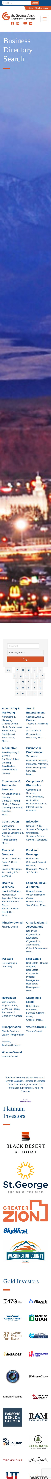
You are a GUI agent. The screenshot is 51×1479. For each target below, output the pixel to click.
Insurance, (31, 764)
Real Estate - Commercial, (33, 972)
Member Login (41, 8)
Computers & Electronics (34, 783)
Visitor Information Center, (35, 896)
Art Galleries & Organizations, (33, 732)
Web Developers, (35, 796)
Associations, (33, 944)
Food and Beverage (32, 852)
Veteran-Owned (36, 1026)
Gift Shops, (32, 1009)
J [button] (37, 676)
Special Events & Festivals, (35, 719)
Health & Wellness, (11, 891)
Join (31, 8)
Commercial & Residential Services (11, 785)
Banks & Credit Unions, (9, 864)
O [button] (34, 682)
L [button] (17, 682)
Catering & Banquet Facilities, (36, 864)
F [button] (15, 676)
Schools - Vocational (36, 839)
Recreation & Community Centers (12, 1014)
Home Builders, (10, 839)
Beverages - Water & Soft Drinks (36, 871)
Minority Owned (12, 922)
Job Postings (21, 1084)
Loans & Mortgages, (12, 869)
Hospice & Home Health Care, (10, 910)
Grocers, (30, 1020)
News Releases (35, 1077)
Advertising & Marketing (11, 710)
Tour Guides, (32, 905)
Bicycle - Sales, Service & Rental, (11, 1007)
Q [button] (17, 688)
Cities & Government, (37, 948)
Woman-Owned (12, 1052)
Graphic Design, (10, 723)
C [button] (29, 670)
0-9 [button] (8, 670)
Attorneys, (43, 764)
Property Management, (33, 979)
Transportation (11, 1026)
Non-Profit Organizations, (33, 933)
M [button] (23, 682)
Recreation (9, 997)
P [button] (40, 682)
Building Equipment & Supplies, (13, 835)
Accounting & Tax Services (11, 874)
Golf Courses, (9, 1002)
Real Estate (33, 958)
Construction (10, 821)
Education (32, 821)
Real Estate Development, (33, 985)
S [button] (29, 688)
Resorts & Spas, (34, 901)
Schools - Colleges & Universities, (37, 831)
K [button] (42, 676)
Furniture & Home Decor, (35, 1015)
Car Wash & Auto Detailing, (10, 761)
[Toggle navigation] (44, 19)
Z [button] (40, 694)
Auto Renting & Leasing (9, 771)
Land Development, (11, 829)
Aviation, (6, 1041)
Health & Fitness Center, (10, 903)
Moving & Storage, (11, 804)
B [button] (23, 670)
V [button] (17, 694)
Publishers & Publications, (8, 736)
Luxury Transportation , (13, 1036)
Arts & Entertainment (35, 710)
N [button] (29, 682)
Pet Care (7, 958)
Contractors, (8, 826)
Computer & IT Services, (33, 792)
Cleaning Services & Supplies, (12, 809)
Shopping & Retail (33, 999)
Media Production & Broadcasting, (12, 729)
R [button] (23, 688)
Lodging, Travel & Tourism (36, 884)
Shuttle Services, (10, 1031)
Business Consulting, (37, 760)
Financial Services (8, 852)
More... (5, 741)
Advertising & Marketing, (9, 719)
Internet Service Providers (34, 809)
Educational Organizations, (33, 940)
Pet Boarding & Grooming (9, 965)
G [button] (21, 676)
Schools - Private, (35, 836)
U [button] (40, 688)
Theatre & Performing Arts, (37, 725)
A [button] (17, 670)
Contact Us (36, 1084)
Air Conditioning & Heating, (11, 796)
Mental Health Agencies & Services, (13, 896)
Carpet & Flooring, (11, 800)
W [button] (23, 694)
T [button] (34, 688)
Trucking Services (11, 1045)
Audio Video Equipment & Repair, (36, 802)
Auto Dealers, (9, 766)
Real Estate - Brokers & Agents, (37, 965)
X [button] (29, 694)
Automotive (9, 748)
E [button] (40, 670)
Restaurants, (32, 858)
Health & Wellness (8, 884)
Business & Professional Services (34, 752)
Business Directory (15, 1077)
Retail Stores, (33, 1006)
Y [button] (35, 694)
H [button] (26, 676)
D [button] (34, 670)
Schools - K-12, (34, 826)
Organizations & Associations (36, 924)
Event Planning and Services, (36, 769)
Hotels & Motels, (34, 891)
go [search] (26, 659)
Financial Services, (11, 858)
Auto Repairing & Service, (10, 754)
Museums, (31, 737)
